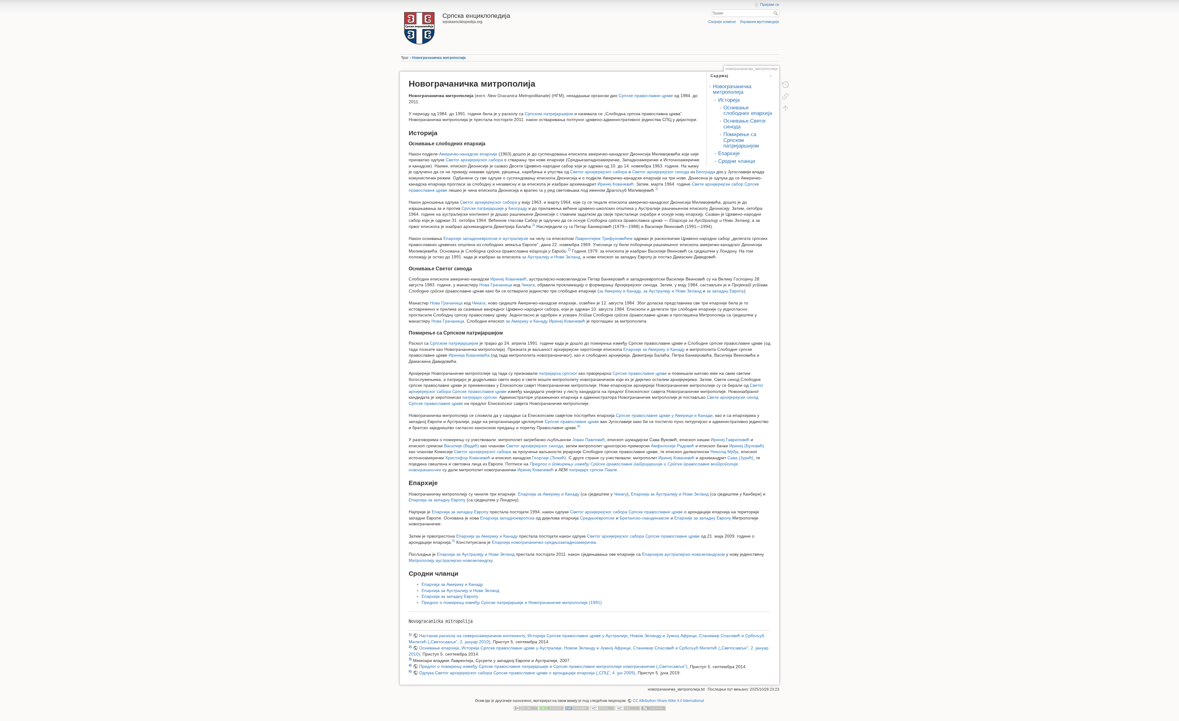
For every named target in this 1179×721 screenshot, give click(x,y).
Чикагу (620, 494)
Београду (517, 208)
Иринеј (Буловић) (746, 445)
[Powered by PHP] (577, 708)
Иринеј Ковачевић (615, 184)
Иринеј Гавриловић (730, 439)
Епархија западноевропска (507, 517)
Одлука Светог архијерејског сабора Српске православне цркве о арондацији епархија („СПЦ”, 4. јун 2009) (527, 672)
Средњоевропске (597, 517)
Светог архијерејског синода (660, 171)
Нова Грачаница (495, 284)
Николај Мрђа (724, 451)
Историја (729, 100)
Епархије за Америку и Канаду (654, 349)
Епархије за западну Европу (702, 517)
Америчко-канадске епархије (468, 153)
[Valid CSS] (628, 708)
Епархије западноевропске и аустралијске (485, 238)
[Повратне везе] (785, 96)
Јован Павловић (588, 439)
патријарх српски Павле (593, 469)
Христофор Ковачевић (467, 457)
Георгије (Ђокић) (549, 457)
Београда (705, 171)
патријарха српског (558, 373)
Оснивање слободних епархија (747, 110)
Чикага (528, 284)
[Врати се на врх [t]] (785, 108)
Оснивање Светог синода (744, 123)
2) (533, 225)
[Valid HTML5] (602, 708)
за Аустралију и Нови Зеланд (551, 256)
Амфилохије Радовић (672, 445)
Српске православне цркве (646, 95)
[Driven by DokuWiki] (653, 708)
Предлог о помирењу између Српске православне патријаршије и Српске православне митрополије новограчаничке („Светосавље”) (553, 666)
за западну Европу (725, 290)
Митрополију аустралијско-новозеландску (450, 560)
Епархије (729, 153)
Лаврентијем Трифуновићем (603, 238)
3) (569, 249)
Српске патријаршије (482, 208)
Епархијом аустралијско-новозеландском (683, 554)
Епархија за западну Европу (437, 499)
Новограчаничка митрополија (439, 58)
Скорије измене (722, 22)
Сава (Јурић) (740, 457)
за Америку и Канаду (620, 290)
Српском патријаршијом (549, 113)
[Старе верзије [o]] (785, 85)
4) (578, 426)
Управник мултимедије (759, 22)
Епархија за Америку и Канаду (548, 494)
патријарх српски (479, 397)
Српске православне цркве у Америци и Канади (664, 415)
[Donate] (551, 708)
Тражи (776, 13)
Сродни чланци (736, 161)
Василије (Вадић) (461, 445)
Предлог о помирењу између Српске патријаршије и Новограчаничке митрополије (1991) (512, 602)
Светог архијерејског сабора (474, 159)
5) (453, 541)
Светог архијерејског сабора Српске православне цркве (626, 511)
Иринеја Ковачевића (469, 355)
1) (656, 188)
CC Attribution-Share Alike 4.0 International (668, 701)
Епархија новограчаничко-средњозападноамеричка (544, 542)
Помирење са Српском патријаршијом (741, 140)
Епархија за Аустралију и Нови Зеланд (670, 494)
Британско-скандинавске (644, 517)
